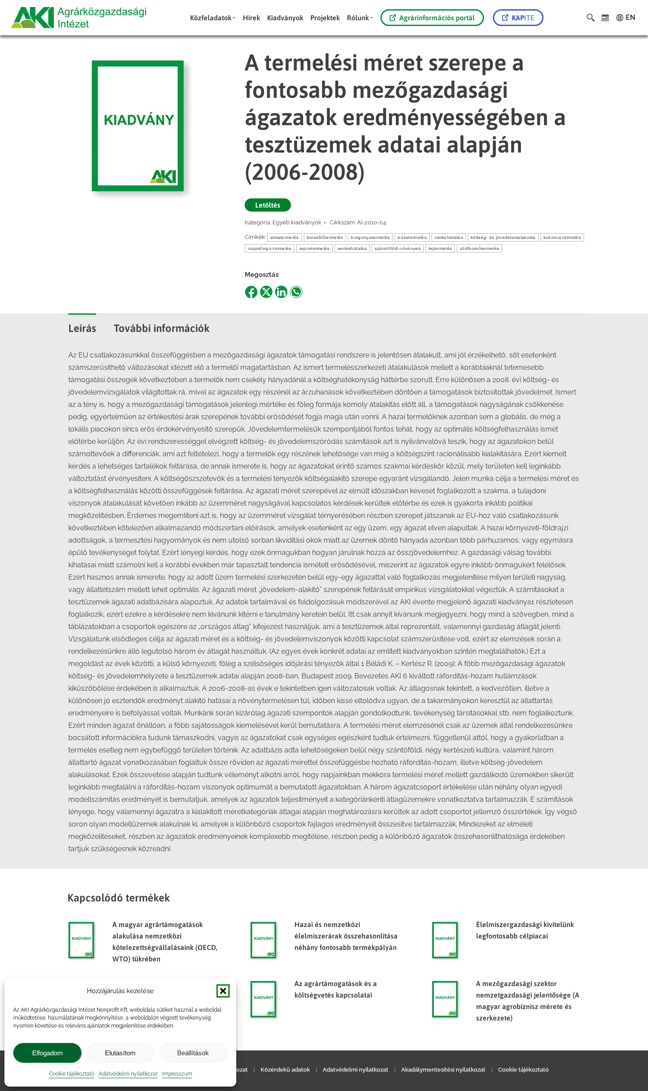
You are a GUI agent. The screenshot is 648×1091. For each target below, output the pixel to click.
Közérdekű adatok (285, 1069)
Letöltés (267, 205)
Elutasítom (120, 1053)
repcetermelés (314, 248)
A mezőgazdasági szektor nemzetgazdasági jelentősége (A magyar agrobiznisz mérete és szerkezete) (527, 1000)
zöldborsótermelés (479, 248)
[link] (605, 17)
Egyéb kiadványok (296, 222)
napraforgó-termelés (269, 248)
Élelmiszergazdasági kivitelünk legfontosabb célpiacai (525, 930)
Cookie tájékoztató (71, 1074)
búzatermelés (412, 237)
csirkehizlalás (449, 237)
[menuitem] (213, 17)
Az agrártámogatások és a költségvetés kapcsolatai (335, 989)
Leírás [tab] (82, 328)
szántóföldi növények (398, 248)
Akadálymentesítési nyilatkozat (443, 1069)
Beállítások (193, 1053)
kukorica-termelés (562, 237)
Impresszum (177, 1074)
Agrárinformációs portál (437, 18)
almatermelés (284, 237)
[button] (223, 991)
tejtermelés (440, 248)
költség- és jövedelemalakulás (503, 237)
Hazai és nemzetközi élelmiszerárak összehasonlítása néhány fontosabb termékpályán (346, 935)
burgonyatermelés (370, 237)
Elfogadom (47, 1053)
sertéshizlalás (352, 248)
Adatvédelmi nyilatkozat (128, 1074)
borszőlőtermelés (325, 237)
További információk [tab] (162, 328)
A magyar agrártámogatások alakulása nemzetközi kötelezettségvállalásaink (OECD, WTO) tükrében (164, 941)
